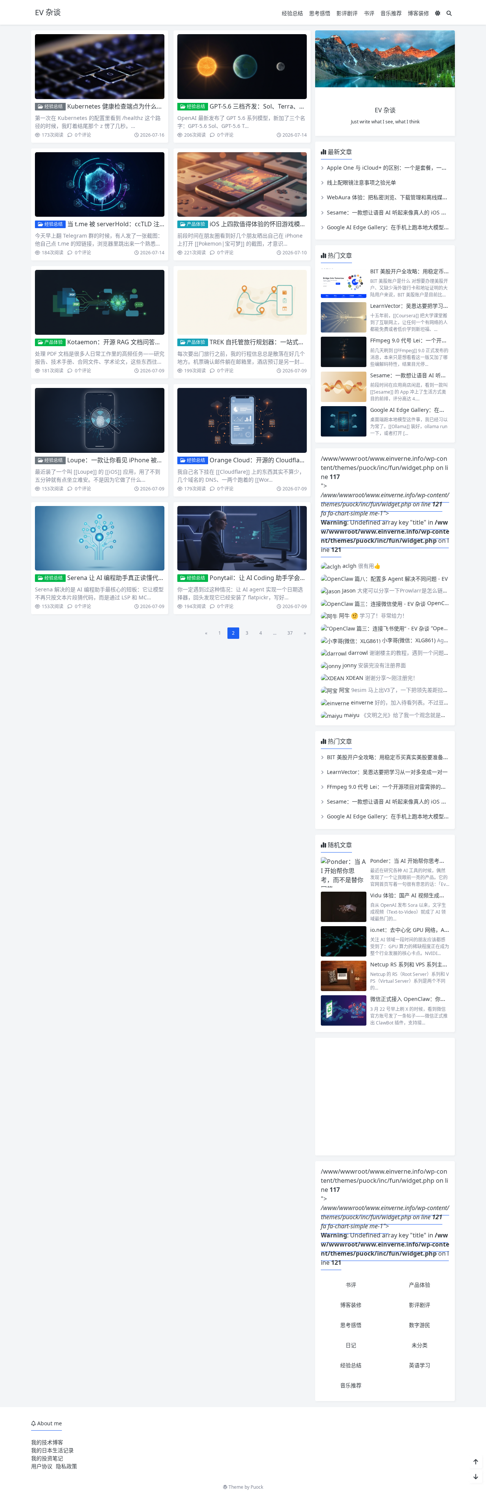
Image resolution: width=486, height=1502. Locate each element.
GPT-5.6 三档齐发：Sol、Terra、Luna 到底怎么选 (277, 106)
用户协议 (41, 1466)
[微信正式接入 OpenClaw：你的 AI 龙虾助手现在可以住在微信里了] (343, 1010)
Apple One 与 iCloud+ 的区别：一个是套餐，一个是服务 (395, 167)
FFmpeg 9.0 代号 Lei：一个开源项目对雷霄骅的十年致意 (394, 786)
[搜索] (449, 13)
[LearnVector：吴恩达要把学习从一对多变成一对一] (343, 317)
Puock (257, 1487)
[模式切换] (437, 13)
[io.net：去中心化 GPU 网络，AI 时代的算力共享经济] (343, 941)
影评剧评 (347, 13)
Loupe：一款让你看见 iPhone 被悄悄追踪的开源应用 (139, 460)
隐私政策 (66, 1466)
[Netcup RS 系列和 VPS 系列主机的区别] (343, 976)
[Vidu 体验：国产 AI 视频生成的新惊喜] (343, 907)
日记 (351, 1345)
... (274, 633)
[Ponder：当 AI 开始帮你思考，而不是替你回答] (343, 872)
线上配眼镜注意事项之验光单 (361, 182)
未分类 (420, 1345)
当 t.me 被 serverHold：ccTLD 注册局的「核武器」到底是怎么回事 (159, 224)
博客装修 (418, 13)
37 (290, 633)
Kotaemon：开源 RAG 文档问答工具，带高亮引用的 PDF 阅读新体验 (160, 342)
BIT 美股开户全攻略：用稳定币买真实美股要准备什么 (390, 757)
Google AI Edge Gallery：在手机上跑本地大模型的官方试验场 (401, 227)
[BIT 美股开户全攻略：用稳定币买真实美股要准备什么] (343, 283)
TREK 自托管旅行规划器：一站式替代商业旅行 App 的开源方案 (295, 342)
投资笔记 (52, 1458)
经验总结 (292, 13)
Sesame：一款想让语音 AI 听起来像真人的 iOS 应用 (389, 212)
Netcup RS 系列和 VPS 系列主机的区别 (417, 964)
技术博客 (52, 1442)
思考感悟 (319, 13)
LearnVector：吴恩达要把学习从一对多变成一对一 (387, 771)
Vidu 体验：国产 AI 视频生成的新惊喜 (415, 895)
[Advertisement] (385, 1096)
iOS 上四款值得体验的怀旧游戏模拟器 (261, 224)
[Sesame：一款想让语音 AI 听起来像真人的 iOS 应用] (343, 387)
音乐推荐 (391, 13)
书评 (369, 13)
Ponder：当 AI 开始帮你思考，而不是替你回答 (426, 860)
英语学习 (419, 1365)
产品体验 (195, 224)
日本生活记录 (58, 1450)
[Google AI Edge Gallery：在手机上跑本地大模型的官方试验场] (343, 421)
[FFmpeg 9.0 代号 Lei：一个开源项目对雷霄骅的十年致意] (343, 352)
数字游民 (419, 1325)
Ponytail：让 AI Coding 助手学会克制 (261, 578)
